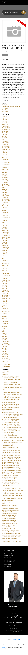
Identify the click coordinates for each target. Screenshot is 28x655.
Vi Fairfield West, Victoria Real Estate (10, 510)
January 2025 (5, 144)
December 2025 (6, 128)
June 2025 (4, 136)
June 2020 (4, 209)
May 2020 (4, 210)
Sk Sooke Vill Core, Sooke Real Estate (11, 478)
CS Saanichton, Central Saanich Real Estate (12, 391)
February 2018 (5, 247)
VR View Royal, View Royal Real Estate (11, 533)
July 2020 (4, 207)
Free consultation (7, 568)
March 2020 (5, 212)
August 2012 (5, 331)
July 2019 (4, 224)
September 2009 (6, 359)
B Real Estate (5, 374)
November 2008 (6, 366)
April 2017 (4, 258)
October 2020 (5, 202)
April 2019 (4, 229)
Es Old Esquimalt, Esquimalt (8, 402)
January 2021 (5, 197)
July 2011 (4, 346)
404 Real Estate (5, 371)
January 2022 (5, 181)
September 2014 (6, 298)
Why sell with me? (8, 564)
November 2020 (6, 200)
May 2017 (4, 257)
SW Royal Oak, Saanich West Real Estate (11, 492)
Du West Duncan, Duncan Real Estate (10, 399)
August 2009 (5, 361)
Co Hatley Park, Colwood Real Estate (10, 376)
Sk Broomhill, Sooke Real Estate (9, 473)
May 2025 (4, 137)
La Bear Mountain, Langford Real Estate (11, 415)
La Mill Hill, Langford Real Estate (9, 429)
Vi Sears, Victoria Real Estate (8, 525)
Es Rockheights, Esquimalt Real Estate (11, 406)
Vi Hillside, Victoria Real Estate (9, 515)
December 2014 (6, 295)
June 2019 (4, 225)
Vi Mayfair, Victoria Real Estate (9, 520)
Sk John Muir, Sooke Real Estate (9, 477)
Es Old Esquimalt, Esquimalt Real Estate (11, 404)
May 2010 (4, 351)
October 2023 (5, 166)
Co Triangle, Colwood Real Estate (9, 382)
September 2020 (6, 204)
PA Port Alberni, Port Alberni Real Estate (11, 454)
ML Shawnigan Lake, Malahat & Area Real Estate (13, 440)
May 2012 (4, 336)
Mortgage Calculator (8, 555)
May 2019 (4, 227)
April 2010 (4, 353)
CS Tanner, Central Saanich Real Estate (11, 392)
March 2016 (5, 272)
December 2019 (6, 217)
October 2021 (5, 184)
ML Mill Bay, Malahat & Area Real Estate (11, 439)
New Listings (5, 108)
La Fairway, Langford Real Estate (9, 417)
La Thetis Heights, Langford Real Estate (11, 434)
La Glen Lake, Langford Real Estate (10, 420)
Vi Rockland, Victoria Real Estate (9, 523)
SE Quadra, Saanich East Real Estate (10, 465)
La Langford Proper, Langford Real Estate (11, 427)
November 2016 (6, 263)
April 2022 (4, 179)
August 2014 (5, 300)
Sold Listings (5, 111)
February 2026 (5, 126)
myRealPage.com (16, 639)
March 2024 (5, 159)
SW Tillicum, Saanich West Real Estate (11, 497)
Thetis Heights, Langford (7, 500)
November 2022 (6, 177)
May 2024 (4, 156)
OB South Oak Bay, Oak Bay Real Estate (11, 452)
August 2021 (5, 187)
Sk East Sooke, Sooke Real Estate (10, 475)
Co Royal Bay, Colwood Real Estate (10, 381)
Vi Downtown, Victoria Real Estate (10, 508)
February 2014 (5, 310)
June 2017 (4, 255)
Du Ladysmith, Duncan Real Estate (10, 396)
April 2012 (4, 338)
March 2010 (5, 354)
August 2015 (5, 282)
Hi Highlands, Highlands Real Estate (10, 412)
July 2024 (4, 152)
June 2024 (4, 154)
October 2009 (5, 358)
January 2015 (5, 293)
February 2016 (5, 273)
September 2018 (6, 237)
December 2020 (6, 199)
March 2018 (5, 245)
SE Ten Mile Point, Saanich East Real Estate (12, 468)
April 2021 (4, 194)
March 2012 (5, 340)
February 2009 (5, 363)
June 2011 (4, 348)
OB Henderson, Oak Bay (7, 445)
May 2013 (4, 316)
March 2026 (5, 124)
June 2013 (4, 315)
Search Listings (7, 557)
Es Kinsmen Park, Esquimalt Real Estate (11, 401)
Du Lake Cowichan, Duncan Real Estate (11, 397)
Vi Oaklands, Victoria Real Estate (9, 521)
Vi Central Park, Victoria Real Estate (10, 507)
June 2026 (4, 121)
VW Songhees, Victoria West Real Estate (11, 535)
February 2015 (5, 291)
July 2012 (4, 333)
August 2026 (5, 118)
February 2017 (5, 262)
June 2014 (4, 303)
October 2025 (5, 131)
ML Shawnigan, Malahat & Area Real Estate (12, 442)
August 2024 (5, 151)
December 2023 (6, 162)
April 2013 (4, 318)
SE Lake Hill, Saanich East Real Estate (10, 462)
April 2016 (4, 270)
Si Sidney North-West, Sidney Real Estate (11, 472)
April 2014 (4, 306)
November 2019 (6, 219)
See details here (6, 62)
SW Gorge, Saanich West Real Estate (10, 487)
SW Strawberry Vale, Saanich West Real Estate (12, 495)
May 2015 (4, 287)
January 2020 (5, 215)
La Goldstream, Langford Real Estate (10, 422)
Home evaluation (7, 566)
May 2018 (4, 242)
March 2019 (5, 230)
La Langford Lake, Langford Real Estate (11, 425)
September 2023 (6, 167)
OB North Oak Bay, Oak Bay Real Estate (11, 450)
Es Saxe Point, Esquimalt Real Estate (10, 407)
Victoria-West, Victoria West (8, 528)
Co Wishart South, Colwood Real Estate (11, 386)
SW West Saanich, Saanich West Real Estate (12, 498)
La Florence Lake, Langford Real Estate (11, 419)
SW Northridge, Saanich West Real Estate (11, 488)
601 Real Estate (5, 372)
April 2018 (4, 243)
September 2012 (6, 330)
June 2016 (4, 268)
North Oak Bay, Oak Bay (7, 444)
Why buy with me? (8, 553)
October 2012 (5, 328)
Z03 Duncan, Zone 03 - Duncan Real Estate (12, 541)
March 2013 (5, 320)
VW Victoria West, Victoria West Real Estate (12, 540)
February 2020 (5, 214)
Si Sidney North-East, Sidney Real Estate (11, 470)
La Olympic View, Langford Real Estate (11, 430)
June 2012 (4, 335)
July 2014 (4, 301)
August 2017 (5, 252)
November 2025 (6, 129)
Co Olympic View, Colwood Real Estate (11, 379)
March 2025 (5, 141)
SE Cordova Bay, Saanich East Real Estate (11, 457)
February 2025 (5, 142)
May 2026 (4, 123)
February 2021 (5, 195)
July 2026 (4, 119)
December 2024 (6, 146)
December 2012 (6, 325)
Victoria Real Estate (6, 526)
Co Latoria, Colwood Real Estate (9, 377)
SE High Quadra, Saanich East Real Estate (11, 460)
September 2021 (6, 185)
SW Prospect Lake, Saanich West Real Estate (12, 490)
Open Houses (5, 110)
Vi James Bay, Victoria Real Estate (10, 516)
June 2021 (4, 190)
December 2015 (6, 275)
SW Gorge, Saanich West (7, 485)
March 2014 (5, 308)
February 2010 (5, 356)
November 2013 (6, 311)
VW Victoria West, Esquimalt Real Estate (11, 536)
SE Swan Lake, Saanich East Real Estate (11, 467)
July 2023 (4, 171)
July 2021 (4, 189)
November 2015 (6, 277)
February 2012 (5, 341)
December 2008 (6, 364)
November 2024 (6, 147)
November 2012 (6, 326)
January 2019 (5, 234)
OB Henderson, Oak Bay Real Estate (10, 447)
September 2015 (6, 280)
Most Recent (5, 116)
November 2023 (6, 164)
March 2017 (5, 260)
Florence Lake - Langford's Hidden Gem (11, 106)
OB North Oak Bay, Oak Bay (8, 449)
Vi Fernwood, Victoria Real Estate (9, 513)
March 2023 (5, 176)
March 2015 (5, 290)
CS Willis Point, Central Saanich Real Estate (12, 394)
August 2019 (5, 222)
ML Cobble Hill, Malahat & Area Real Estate (14, 53)
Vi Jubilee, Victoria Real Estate (9, 518)
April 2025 (4, 139)
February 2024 (5, 161)
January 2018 (5, 248)
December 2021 (6, 182)
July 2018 (4, 240)
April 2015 (4, 288)
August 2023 (5, 169)
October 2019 (5, 220)
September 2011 (6, 344)
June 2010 (4, 349)
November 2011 (6, 343)
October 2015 (5, 278)
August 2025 (5, 132)
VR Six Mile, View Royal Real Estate (10, 531)
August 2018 (5, 238)
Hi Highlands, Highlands (7, 410)
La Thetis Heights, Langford (8, 432)
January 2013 (5, 323)
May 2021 (4, 192)
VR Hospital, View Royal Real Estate (10, 530)
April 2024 (4, 157)
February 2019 (5, 232)
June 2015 (4, 285)
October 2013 (5, 313)
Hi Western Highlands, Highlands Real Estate (12, 414)
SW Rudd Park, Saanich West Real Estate (11, 493)
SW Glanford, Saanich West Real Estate (11, 483)
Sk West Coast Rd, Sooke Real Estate (10, 482)
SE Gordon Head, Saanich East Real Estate (11, 459)
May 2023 (4, 172)
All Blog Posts (5, 105)
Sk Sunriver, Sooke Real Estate (9, 480)
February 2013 (5, 321)
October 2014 (5, 296)
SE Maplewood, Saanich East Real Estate (11, 463)
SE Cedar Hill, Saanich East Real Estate (11, 455)
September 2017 (6, 250)
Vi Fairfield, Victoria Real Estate (9, 512)
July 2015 (4, 283)
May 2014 (4, 305)
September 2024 (6, 149)
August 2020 (5, 205)
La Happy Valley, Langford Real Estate (11, 424)
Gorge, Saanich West (7, 409)
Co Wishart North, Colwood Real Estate (11, 384)
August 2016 (5, 265)
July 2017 (4, 253)
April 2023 (4, 174)
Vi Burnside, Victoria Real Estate (9, 505)
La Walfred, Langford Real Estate (9, 435)
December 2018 (6, 235)
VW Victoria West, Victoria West (9, 538)
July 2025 (4, 134)
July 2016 (4, 267)
